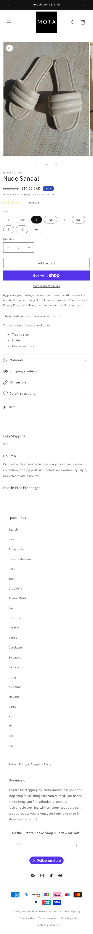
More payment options (46, 285)
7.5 (50, 220)
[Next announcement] (85, 5)
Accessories (17, 549)
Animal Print (17, 598)
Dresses (14, 628)
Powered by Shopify (50, 911)
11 (38, 230)
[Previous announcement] (8, 5)
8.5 (78, 220)
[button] (8, 22)
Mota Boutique (29, 911)
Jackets (14, 667)
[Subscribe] (76, 845)
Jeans (13, 608)
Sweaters (15, 657)
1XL (11, 726)
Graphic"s (15, 588)
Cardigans (15, 647)
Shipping (25, 194)
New (12, 539)
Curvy (12, 677)
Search (13, 529)
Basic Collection (20, 559)
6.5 (25, 220)
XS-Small (15, 687)
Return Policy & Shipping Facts (30, 764)
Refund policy (72, 911)
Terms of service (47, 918)
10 (22, 229)
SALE (12, 569)
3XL (11, 746)
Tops (12, 579)
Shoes (13, 638)
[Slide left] (37, 164)
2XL (11, 736)
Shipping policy (70, 918)
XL (10, 716)
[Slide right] (56, 164)
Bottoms (15, 618)
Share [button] (12, 407)
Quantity (8, 239)
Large (12, 707)
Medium (14, 697)
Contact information (48, 924)
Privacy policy (26, 918)
